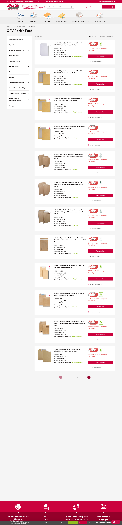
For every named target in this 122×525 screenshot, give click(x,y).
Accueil (8, 26)
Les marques (22, 26)
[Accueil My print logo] (26, 6)
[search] (60, 7)
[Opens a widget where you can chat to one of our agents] (115, 522)
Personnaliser (100, 56)
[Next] (89, 377)
